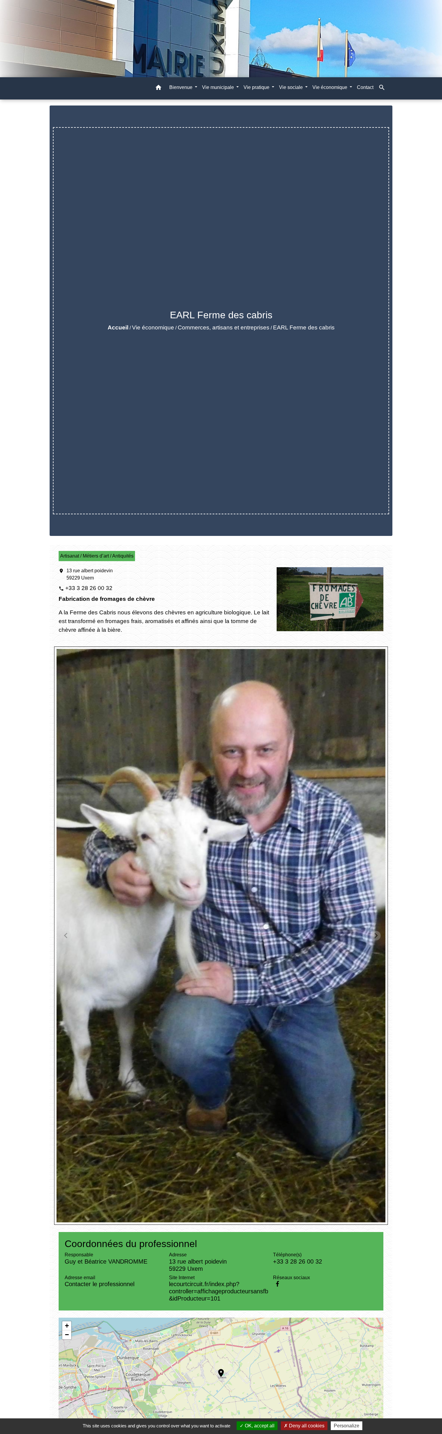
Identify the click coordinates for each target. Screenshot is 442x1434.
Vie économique (153, 327)
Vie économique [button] (330, 87)
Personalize (346, 1425)
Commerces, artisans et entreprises (223, 327)
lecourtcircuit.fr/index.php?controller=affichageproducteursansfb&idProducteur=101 (218, 1291)
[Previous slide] (66, 935)
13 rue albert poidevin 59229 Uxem (89, 574)
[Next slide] (376, 935)
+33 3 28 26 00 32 (88, 588)
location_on (218, 1370)
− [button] (67, 1334)
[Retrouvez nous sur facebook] (277, 1284)
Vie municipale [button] (218, 87)
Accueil (118, 327)
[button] (158, 88)
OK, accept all (259, 1425)
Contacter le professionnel (99, 1284)
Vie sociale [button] (291, 87)
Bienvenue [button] (181, 87)
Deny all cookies (306, 1425)
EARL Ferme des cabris (304, 327)
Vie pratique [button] (257, 87)
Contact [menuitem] (365, 87)
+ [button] (67, 1325)
